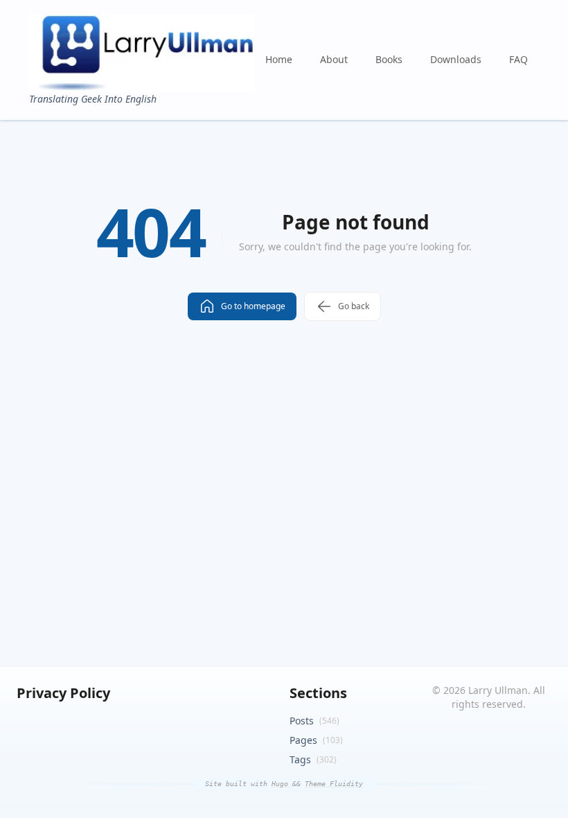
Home (278, 59)
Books (388, 59)
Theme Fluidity (334, 783)
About (334, 59)
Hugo (282, 783)
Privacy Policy (63, 693)
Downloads (455, 59)
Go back (353, 306)
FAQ (518, 59)
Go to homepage (253, 306)
